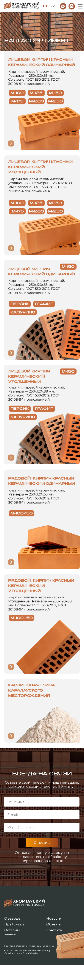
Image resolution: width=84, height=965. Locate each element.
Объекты (53, 924)
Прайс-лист (14, 924)
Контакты (54, 930)
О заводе (12, 918)
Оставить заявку (12, 932)
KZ (53, 6)
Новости (53, 918)
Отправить (42, 843)
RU (44, 6)
